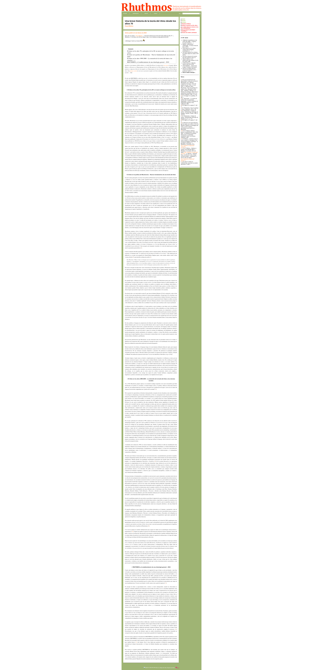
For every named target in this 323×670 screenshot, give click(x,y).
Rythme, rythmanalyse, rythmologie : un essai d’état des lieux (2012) (190, 46)
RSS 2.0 (157, 667)
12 (175, 629)
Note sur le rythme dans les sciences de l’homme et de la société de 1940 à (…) (189, 70)
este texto (166, 65)
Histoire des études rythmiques (189, 32)
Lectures (184, 22)
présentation (136, 13)
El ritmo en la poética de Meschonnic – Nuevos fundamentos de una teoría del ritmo (151, 56)
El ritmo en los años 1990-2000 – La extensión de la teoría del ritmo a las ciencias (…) (149, 59)
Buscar (180, 13)
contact (155, 13)
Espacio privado (171, 667)
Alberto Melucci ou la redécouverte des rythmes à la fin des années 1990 (190, 60)
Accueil (125, 13)
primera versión (133, 71)
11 (165, 583)
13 (136, 642)
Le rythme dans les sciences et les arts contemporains (189, 27)
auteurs (146, 13)
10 (132, 531)
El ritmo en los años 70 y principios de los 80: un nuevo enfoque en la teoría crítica (150, 52)
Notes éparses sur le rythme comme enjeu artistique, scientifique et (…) (189, 50)
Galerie (183, 19)
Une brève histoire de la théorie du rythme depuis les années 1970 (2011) (191, 54)
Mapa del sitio (163, 667)
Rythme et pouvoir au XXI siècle (189, 25)
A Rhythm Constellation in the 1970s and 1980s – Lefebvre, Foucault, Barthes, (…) (190, 41)
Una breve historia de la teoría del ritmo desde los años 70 (190, 57)
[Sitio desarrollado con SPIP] (177, 667)
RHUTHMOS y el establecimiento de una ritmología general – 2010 (148, 62)
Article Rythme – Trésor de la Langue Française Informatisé (190, 66)
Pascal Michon (129, 26)
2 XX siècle (184, 37)
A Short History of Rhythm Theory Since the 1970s (189, 63)
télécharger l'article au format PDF (133, 41)
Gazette (183, 20)
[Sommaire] (127, 90)
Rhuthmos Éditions (186, 23)
